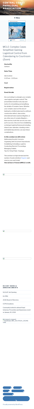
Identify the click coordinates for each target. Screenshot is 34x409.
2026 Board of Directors (11, 300)
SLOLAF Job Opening (10, 292)
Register (24, 158)
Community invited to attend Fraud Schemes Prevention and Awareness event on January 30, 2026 (17, 310)
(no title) (5, 296)
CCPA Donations (8, 304)
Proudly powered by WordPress (13, 404)
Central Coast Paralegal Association (14, 5)
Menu (18, 18)
